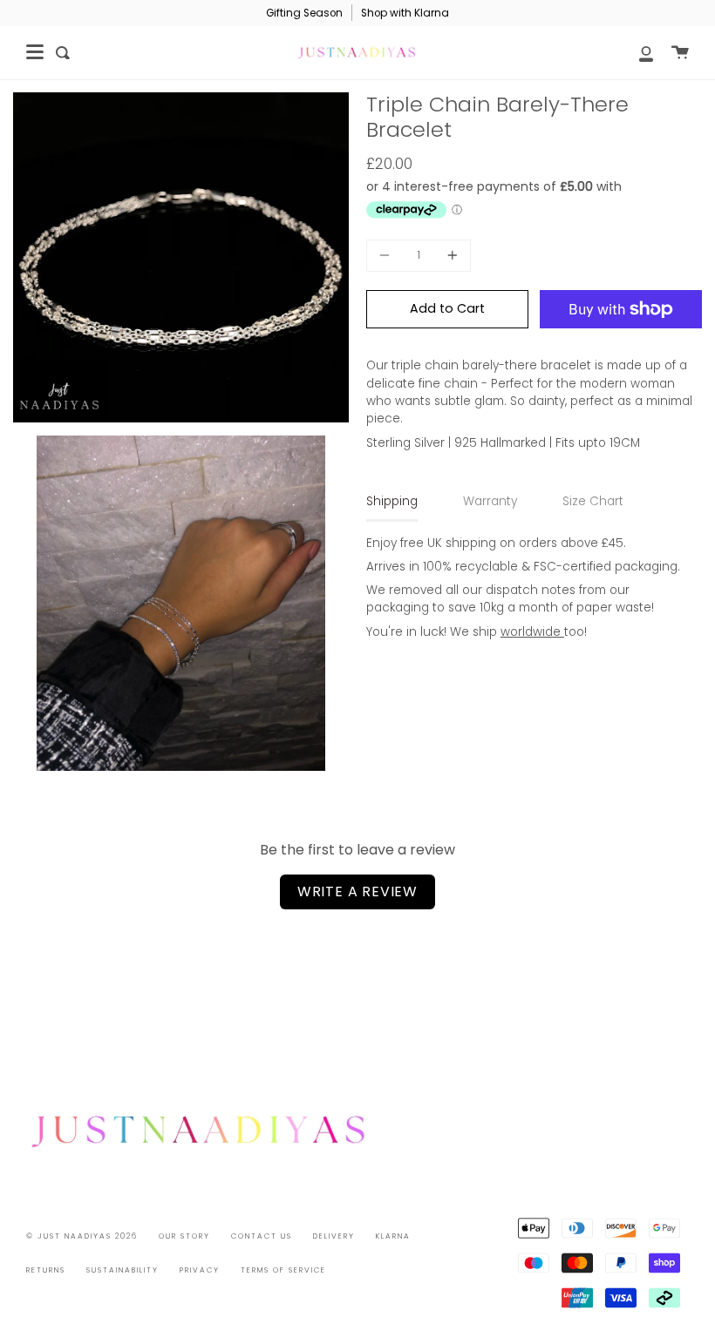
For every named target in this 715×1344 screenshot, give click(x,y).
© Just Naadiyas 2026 (82, 1236)
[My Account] (636, 52)
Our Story (184, 1236)
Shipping (392, 501)
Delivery (334, 1236)
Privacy (200, 1270)
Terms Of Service (283, 1270)
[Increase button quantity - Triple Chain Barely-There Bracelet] (450, 255)
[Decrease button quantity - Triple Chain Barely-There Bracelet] (387, 255)
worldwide (532, 632)
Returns (45, 1270)
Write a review (357, 891)
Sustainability (122, 1270)
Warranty (490, 501)
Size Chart (592, 501)
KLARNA (393, 1236)
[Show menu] (35, 52)
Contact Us (261, 1236)
